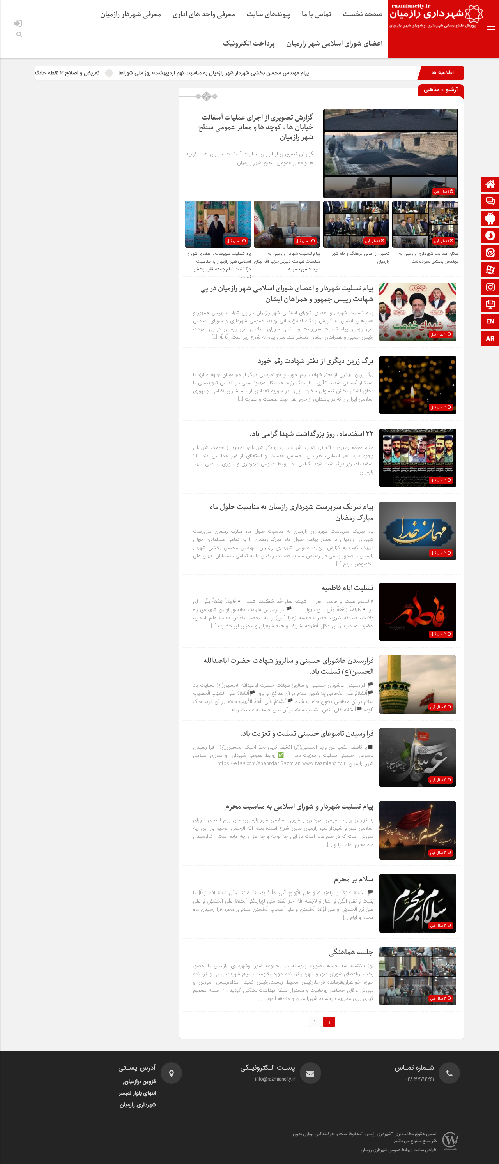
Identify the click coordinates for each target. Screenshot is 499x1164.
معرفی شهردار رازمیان (130, 14)
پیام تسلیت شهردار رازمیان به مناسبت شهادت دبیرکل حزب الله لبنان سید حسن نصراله (287, 261)
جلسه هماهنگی (351, 952)
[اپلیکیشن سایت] (490, 219)
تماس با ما (316, 14)
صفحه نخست (362, 14)
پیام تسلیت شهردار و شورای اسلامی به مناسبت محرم (299, 807)
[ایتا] (490, 253)
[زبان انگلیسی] (490, 322)
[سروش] (490, 236)
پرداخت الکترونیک (249, 44)
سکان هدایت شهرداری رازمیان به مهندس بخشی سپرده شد (428, 257)
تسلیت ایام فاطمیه (347, 588)
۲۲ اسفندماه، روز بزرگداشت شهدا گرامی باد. (311, 434)
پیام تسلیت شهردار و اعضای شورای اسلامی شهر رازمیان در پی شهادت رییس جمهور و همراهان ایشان (286, 294)
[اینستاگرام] (490, 287)
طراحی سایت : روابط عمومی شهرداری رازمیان (399, 1150)
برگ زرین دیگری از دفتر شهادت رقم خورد (315, 361)
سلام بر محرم (353, 879)
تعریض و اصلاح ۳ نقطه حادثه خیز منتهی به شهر (87, 73)
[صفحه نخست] (490, 185)
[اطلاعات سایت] (490, 305)
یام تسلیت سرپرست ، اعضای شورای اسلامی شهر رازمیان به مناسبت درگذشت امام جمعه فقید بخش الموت (218, 265)
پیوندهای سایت (268, 14)
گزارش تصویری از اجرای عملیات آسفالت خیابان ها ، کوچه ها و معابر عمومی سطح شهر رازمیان (255, 128)
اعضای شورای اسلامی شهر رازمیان (334, 44)
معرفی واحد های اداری (204, 14)
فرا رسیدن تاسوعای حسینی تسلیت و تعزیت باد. (306, 734)
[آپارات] (490, 270)
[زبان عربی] (490, 339)
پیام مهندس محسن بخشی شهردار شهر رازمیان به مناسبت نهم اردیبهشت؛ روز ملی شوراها (254, 73)
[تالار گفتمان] (490, 202)
